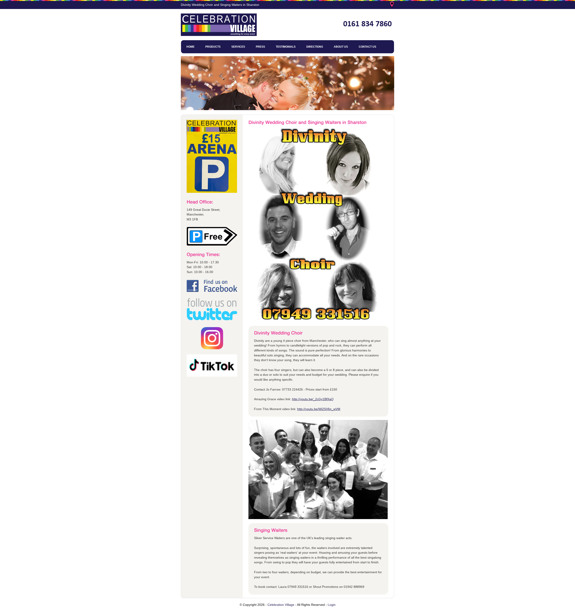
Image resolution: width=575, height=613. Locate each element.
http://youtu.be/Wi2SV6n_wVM (318, 409)
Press (260, 46)
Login (332, 604)
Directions (314, 46)
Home (190, 46)
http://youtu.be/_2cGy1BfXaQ (313, 399)
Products (213, 46)
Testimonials (286, 46)
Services (238, 46)
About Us (341, 46)
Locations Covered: (392, 4)
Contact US (367, 46)
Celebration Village (281, 604)
